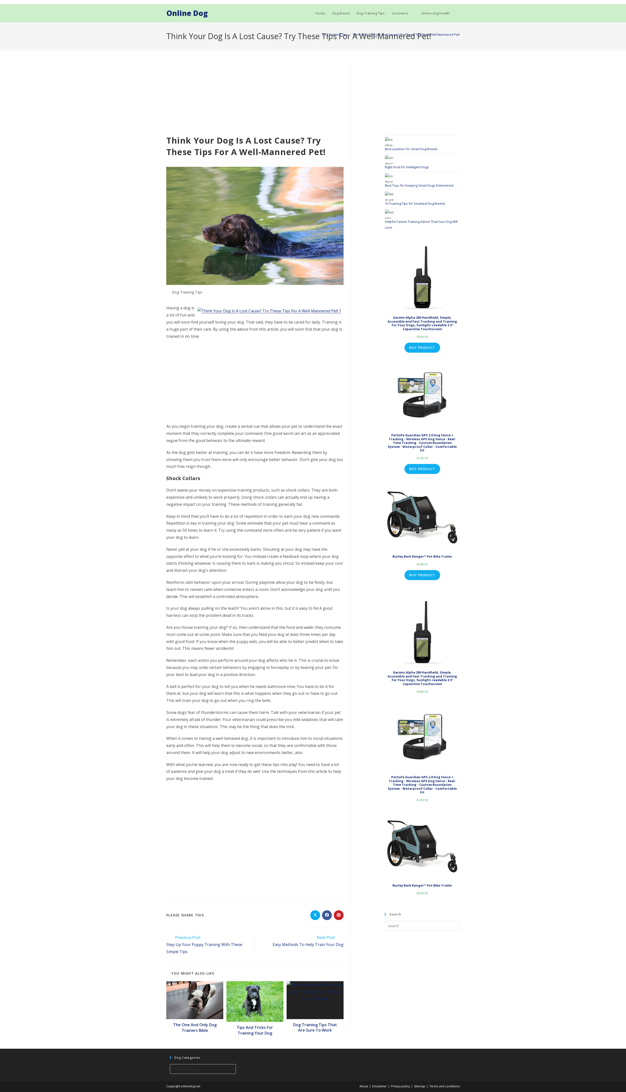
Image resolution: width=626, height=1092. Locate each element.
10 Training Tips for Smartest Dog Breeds (415, 203)
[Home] (316, 34)
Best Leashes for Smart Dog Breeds (411, 149)
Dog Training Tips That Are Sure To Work (315, 1027)
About (363, 1086)
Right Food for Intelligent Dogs (407, 167)
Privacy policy (400, 1086)
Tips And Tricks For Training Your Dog (255, 1030)
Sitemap (419, 1086)
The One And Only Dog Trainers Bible (195, 1027)
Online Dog (187, 13)
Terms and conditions (444, 1086)
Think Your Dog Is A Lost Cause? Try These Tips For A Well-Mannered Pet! (406, 34)
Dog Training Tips (187, 292)
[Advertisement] (255, 98)
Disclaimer (379, 1086)
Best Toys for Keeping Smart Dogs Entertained (419, 185)
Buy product (422, 347)
